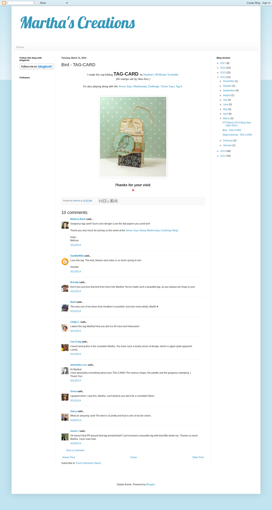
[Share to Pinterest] (116, 201)
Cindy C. (75, 322)
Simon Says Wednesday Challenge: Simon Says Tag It (150, 86)
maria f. (74, 431)
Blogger (150, 484)
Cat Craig (75, 341)
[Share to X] (108, 201)
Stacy (73, 411)
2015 (223, 72)
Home (20, 47)
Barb (73, 302)
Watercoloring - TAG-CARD (237, 134)
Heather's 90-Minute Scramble (161, 74)
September (229, 90)
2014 (223, 77)
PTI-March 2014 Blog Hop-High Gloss (237, 124)
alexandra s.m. (78, 364)
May (225, 109)
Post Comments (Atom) (88, 463)
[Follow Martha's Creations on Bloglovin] (37, 68)
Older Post (198, 457)
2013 (223, 151)
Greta (73, 391)
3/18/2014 (75, 420)
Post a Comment (75, 450)
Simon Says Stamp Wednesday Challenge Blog (151, 230)
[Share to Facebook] (112, 201)
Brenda (74, 282)
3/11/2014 (75, 245)
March (226, 118)
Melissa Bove (78, 219)
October (227, 86)
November (229, 81)
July (225, 99)
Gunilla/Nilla (77, 255)
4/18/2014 (75, 443)
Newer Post (68, 457)
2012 (223, 156)
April (226, 113)
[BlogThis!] (105, 201)
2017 (223, 63)
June (226, 104)
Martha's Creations (77, 22)
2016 (223, 67)
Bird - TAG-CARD (232, 130)
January (227, 145)
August (227, 95)
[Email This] (101, 201)
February (228, 140)
